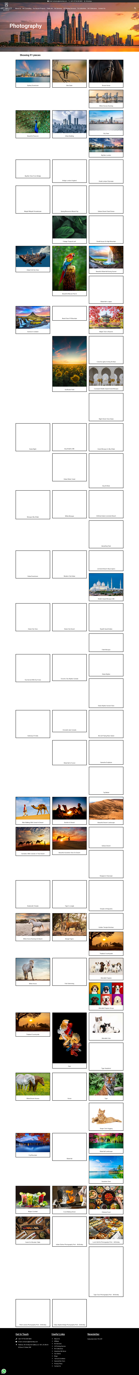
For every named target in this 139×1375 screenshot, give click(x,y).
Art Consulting (27, 8)
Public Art (50, 8)
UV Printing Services (69, 8)
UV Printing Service (60, 1346)
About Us (18, 8)
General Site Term (59, 1361)
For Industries (81, 8)
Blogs (56, 1356)
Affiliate (56, 1341)
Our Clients (57, 1353)
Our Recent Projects (39, 8)
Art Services (58, 8)
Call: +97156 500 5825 (24, 1339)
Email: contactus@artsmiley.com (28, 1341)
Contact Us (101, 8)
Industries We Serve (60, 1351)
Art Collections (92, 8)
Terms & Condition (59, 1358)
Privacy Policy (58, 1363)
